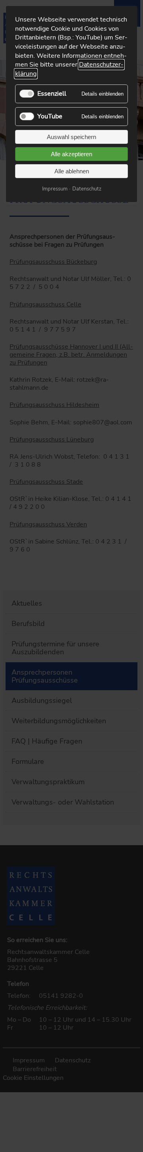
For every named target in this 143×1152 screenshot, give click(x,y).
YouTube (49, 116)
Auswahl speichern (71, 136)
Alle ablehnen (71, 171)
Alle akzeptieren (71, 154)
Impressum (55, 188)
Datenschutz (86, 188)
